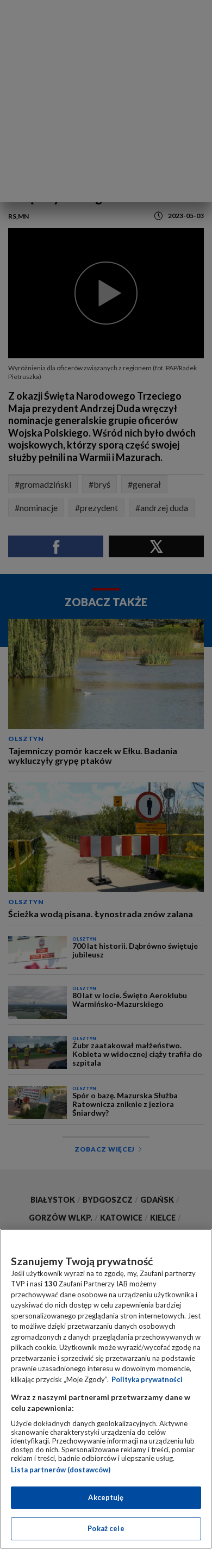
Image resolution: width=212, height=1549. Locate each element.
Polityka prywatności (147, 1379)
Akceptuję (105, 1497)
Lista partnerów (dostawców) (60, 1469)
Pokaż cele (106, 1528)
